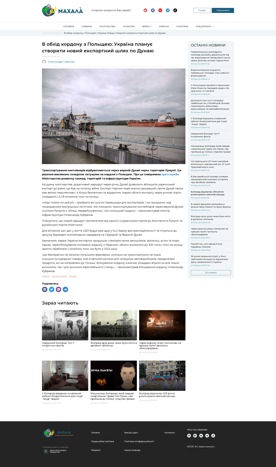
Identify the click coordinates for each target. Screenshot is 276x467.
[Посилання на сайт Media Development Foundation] (55, 451)
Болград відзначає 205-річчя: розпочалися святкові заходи (207, 193)
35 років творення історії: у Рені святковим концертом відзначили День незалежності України (209, 259)
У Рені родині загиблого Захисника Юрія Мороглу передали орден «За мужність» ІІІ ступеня (210, 88)
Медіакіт (95, 450)
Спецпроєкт (203, 26)
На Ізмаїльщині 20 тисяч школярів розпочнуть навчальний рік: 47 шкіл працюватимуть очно (210, 164)
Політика (182, 26)
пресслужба (170, 174)
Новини (87, 26)
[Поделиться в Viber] (58, 289)
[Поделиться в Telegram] (65, 289)
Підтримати (222, 10)
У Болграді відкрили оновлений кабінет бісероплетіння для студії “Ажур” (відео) (209, 121)
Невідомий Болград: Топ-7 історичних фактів (205, 135)
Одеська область (59, 276)
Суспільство (107, 26)
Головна (68, 26)
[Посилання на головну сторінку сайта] (66, 433)
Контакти (169, 432)
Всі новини (211, 272)
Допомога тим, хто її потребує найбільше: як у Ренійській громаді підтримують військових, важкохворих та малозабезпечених (210, 104)
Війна (146, 26)
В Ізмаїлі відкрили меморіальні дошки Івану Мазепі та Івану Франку (211, 205)
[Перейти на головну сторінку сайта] (62, 10)
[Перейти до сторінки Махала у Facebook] (153, 10)
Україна (164, 26)
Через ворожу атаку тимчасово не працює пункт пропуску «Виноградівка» (209, 231)
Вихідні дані (131, 432)
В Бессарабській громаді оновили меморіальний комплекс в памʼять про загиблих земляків (209, 179)
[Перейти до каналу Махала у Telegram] (175, 10)
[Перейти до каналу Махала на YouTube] (168, 10)
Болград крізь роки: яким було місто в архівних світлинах (210, 218)
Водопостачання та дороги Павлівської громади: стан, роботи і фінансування (210, 73)
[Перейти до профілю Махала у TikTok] (213, 436)
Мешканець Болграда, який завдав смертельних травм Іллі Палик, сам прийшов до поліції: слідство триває (211, 149)
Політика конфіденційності (139, 441)
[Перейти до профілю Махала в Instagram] (145, 10)
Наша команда (132, 450)
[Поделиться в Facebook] (44, 289)
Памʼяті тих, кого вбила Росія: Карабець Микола (206, 245)
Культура (129, 26)
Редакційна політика (102, 441)
